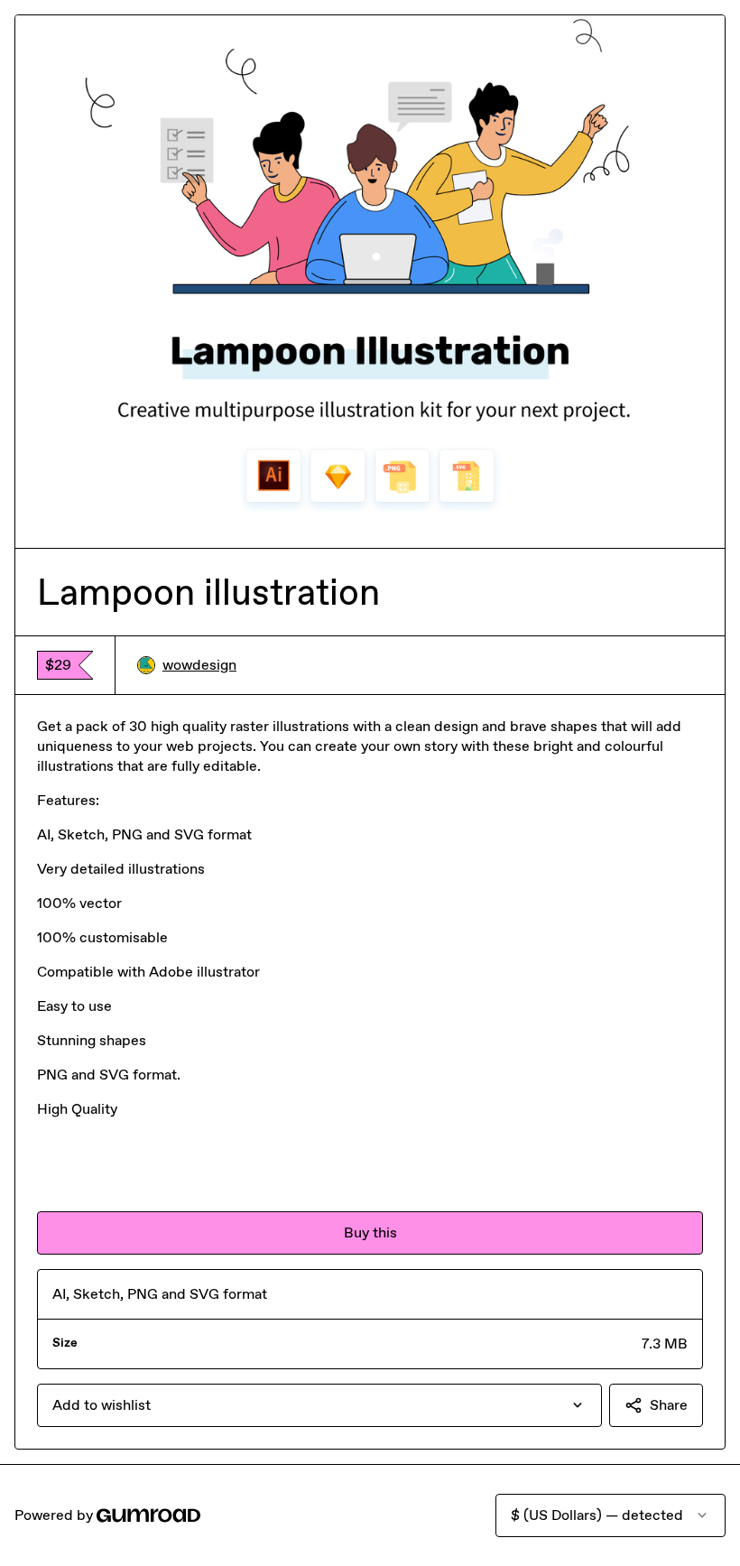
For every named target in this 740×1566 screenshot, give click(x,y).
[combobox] (319, 1405)
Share (669, 1404)
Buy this (370, 1232)
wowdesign (199, 664)
